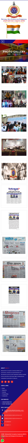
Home (3, 388)
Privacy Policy (5, 394)
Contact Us (4, 395)
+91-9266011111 (7, 425)
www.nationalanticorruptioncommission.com (13, 415)
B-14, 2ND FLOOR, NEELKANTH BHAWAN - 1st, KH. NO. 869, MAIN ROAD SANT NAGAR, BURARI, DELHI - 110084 (14, 411)
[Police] (14, 20)
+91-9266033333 (7, 421)
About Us (4, 390)
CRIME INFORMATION (7, 402)
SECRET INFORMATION (7, 404)
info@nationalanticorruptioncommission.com (13, 418)
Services (4, 392)
